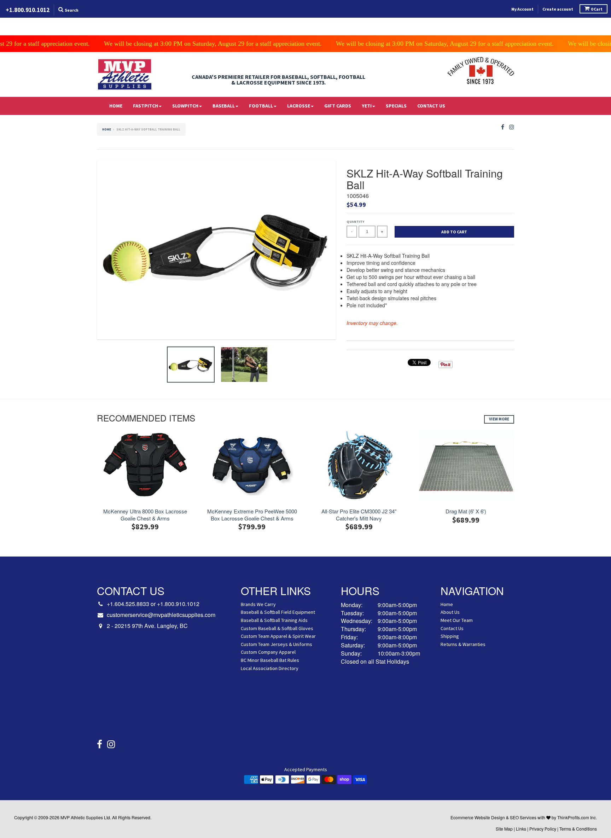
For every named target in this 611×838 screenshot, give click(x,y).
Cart (597, 9)
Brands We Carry (258, 604)
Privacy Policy (542, 829)
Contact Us (431, 106)
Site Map (504, 829)
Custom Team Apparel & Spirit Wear (278, 636)
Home (115, 106)
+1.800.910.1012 (178, 604)
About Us (450, 612)
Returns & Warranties (463, 644)
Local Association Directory (269, 668)
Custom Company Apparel (268, 652)
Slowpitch (185, 106)
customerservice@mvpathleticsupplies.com (161, 615)
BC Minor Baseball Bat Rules (270, 660)
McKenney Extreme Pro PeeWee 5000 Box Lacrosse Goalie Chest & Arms (252, 515)
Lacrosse (298, 106)
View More (499, 419)
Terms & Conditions (578, 829)
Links (521, 829)
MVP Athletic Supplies (81, 817)
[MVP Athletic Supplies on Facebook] (502, 127)
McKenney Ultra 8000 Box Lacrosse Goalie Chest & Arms (145, 515)
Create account (557, 9)
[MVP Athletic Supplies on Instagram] (511, 127)
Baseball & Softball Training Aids (274, 620)
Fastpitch (145, 106)
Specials (396, 106)
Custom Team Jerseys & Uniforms (276, 644)
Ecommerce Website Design (477, 817)
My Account (522, 9)
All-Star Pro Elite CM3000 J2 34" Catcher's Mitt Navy (358, 515)
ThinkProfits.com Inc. (577, 817)
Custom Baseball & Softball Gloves (277, 628)
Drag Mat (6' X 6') (466, 511)
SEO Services (523, 817)
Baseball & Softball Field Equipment (278, 612)
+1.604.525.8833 (128, 604)
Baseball (224, 106)
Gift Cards (337, 106)
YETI (367, 106)
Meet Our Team (457, 620)
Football (261, 106)
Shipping (450, 636)
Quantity (355, 221)
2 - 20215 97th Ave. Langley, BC (147, 626)
